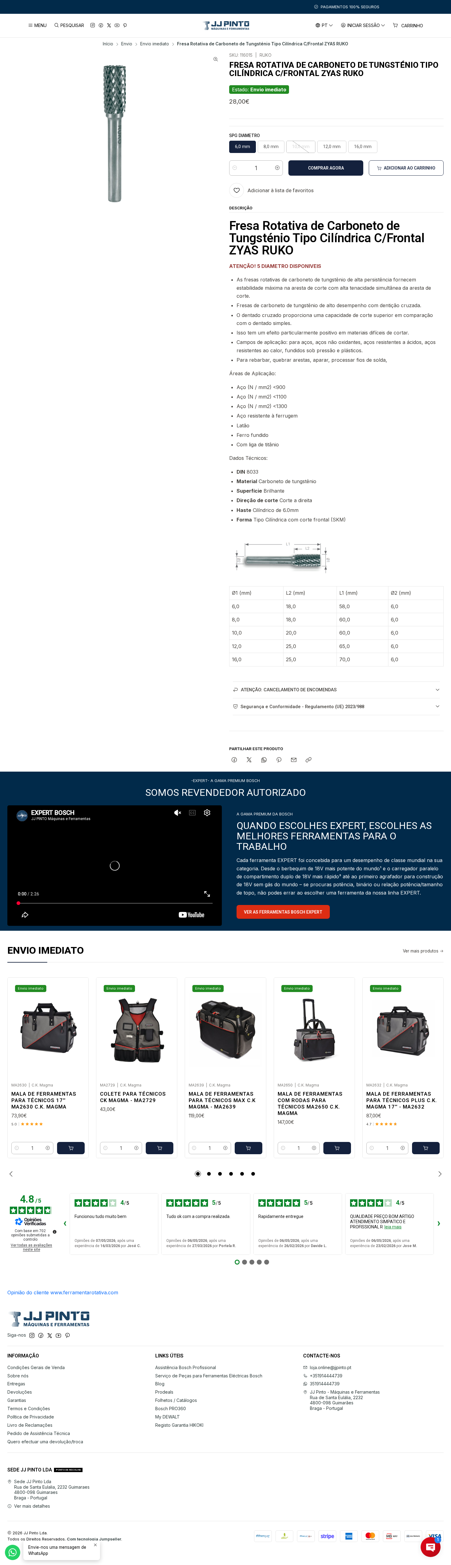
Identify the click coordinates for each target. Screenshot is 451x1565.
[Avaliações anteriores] (64, 1224)
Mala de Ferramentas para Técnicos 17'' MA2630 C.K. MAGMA (43, 1100)
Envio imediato (154, 44)
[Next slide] (439, 1174)
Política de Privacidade (30, 1416)
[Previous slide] (12, 1174)
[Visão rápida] (77, 1028)
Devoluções (19, 1392)
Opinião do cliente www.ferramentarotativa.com (62, 1292)
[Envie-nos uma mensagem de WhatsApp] (12, 1552)
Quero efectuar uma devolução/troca (45, 1441)
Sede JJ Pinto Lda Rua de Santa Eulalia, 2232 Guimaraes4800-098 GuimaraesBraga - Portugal (52, 1489)
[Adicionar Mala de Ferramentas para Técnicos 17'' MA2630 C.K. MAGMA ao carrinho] (71, 1148)
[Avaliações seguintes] (438, 1224)
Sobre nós (18, 1375)
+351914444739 (326, 1375)
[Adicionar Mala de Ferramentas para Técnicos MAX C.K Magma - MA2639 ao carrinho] (248, 1148)
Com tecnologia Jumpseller (94, 1539)
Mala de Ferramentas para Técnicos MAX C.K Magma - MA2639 (222, 1100)
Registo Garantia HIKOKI (179, 1425)
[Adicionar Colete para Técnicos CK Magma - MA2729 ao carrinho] (159, 1148)
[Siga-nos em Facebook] (101, 25)
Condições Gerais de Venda (36, 1367)
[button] (198, 1174)
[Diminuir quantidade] (234, 168)
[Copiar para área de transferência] (308, 760)
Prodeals (164, 1392)
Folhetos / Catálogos (176, 1400)
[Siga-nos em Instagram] (92, 25)
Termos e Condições (28, 1408)
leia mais (393, 1226)
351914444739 (325, 1383)
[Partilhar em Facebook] (234, 760)
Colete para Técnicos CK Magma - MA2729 (133, 1097)
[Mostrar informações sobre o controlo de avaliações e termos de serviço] (54, 1231)
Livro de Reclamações (29, 1425)
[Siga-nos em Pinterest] (124, 25)
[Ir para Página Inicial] (225, 25)
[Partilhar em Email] (294, 760)
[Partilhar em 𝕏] (249, 760)
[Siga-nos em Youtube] (117, 25)
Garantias (16, 1400)
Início (108, 44)
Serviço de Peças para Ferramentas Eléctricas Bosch (208, 1375)
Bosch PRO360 (170, 1408)
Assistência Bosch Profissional (185, 1367)
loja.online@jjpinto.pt (330, 1367)
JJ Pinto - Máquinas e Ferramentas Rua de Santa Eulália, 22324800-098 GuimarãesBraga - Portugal (345, 1400)
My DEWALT (167, 1416)
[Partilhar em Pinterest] (279, 760)
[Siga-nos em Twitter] (109, 25)
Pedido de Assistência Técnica (38, 1433)
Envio (126, 44)
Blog (159, 1383)
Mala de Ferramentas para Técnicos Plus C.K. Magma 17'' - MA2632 (401, 1100)
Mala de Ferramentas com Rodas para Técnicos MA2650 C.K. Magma (310, 1103)
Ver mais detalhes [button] (32, 1506)
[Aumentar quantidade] (277, 168)
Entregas (16, 1383)
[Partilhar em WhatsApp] (264, 760)
